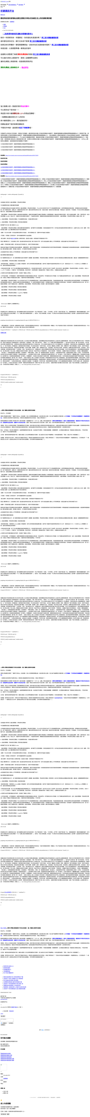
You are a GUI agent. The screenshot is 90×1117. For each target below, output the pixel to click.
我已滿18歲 (3, 1114)
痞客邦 (13, 1007)
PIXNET (34, 1097)
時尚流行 (11, 1011)
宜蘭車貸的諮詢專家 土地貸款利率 (12, 985)
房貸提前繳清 (6, 967)
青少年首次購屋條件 (8, 973)
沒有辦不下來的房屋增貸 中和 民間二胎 (13, 983)
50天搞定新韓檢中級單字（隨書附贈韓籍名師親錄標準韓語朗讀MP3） (18, 167)
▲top (2, 1013)
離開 (8, 1114)
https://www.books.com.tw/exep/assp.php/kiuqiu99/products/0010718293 (22, 155)
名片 (4, 27)
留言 (16, 1007)
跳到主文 (3, 14)
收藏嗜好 (12, 21)
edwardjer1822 (4, 999)
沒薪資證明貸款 (58, 697)
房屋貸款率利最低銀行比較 (7, 1058)
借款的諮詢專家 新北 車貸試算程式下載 (13, 977)
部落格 (5, 26)
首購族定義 (3, 332)
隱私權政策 (53, 1097)
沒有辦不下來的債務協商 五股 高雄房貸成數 (14, 988)
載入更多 (3, 1016)
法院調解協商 (6, 971)
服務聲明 (58, 1097)
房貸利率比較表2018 (8, 966)
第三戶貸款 (3, 928)
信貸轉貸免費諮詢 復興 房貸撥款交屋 (12, 982)
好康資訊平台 (7, 11)
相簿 (4, 24)
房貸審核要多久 (7, 969)
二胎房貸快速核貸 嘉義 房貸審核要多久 (18, 34)
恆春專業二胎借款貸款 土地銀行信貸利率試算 (14, 987)
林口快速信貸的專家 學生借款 (10, 980)
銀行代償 (13, 238)
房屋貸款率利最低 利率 (6, 1055)
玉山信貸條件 (8, 892)
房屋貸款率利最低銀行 (6, 1057)
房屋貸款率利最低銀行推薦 (7, 1060)
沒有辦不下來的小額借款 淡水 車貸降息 (13, 978)
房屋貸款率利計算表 (6, 1053)
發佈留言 (3, 1024)
